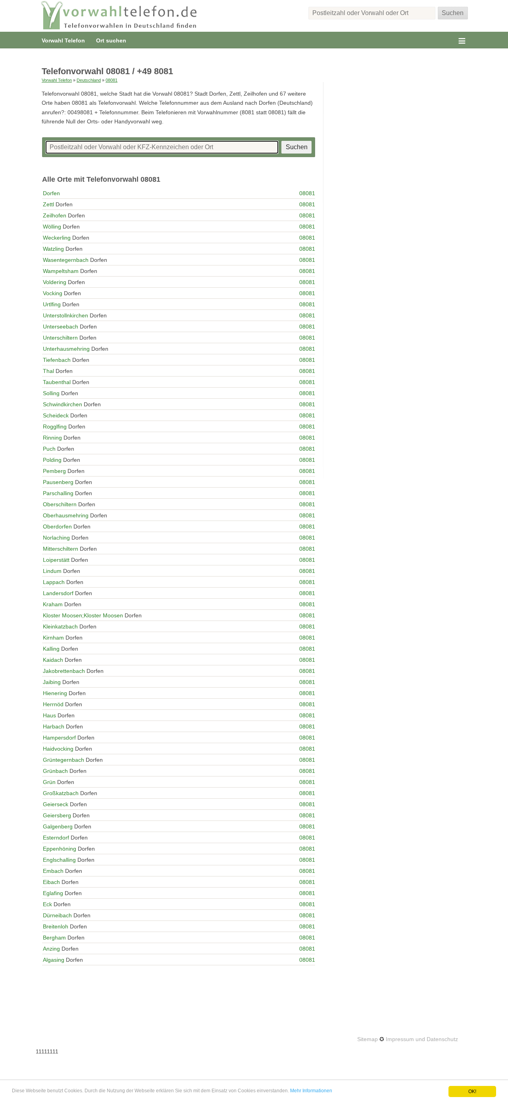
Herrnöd (53, 704)
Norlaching (56, 537)
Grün (49, 782)
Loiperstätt (56, 560)
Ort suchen (111, 40)
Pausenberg (58, 482)
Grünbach (55, 771)
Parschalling (58, 493)
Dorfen (51, 193)
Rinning (52, 437)
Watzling (53, 249)
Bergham (54, 937)
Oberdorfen (57, 526)
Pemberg (54, 471)
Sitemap (367, 1039)
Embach (53, 871)
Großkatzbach (61, 793)
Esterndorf (56, 837)
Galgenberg (58, 826)
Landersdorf (58, 593)
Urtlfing (52, 304)
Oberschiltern (60, 504)
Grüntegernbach (63, 760)
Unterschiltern (60, 337)
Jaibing (52, 682)
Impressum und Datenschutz (422, 1039)
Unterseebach (60, 326)
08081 (111, 80)
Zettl (48, 204)
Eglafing (53, 893)
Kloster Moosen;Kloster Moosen (83, 615)
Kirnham (53, 637)
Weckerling (57, 237)
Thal (48, 371)
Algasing (53, 960)
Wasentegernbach (66, 260)
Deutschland (89, 80)
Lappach (54, 582)
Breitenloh (55, 926)
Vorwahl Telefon (63, 40)
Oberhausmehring (66, 515)
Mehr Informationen (311, 1090)
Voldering (54, 282)
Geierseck (55, 804)
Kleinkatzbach (60, 626)
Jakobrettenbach (64, 671)
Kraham (53, 604)
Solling (51, 393)
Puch (49, 449)
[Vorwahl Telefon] (119, 16)
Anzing (51, 948)
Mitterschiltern (60, 549)
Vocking (52, 293)
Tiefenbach (57, 360)
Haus (49, 715)
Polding (52, 460)
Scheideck (56, 415)
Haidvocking (58, 749)
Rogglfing (55, 426)
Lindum (52, 571)
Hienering (55, 693)
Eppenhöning (59, 849)
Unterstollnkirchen (65, 315)
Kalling (51, 649)
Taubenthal (57, 382)
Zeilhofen (54, 215)
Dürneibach (57, 915)
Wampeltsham (61, 271)
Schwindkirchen (62, 404)
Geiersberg (57, 815)
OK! (472, 1091)
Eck (47, 904)
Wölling (52, 226)
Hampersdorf (59, 737)
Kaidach (53, 660)
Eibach (51, 882)
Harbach (53, 726)
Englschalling (59, 860)
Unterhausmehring (66, 349)
